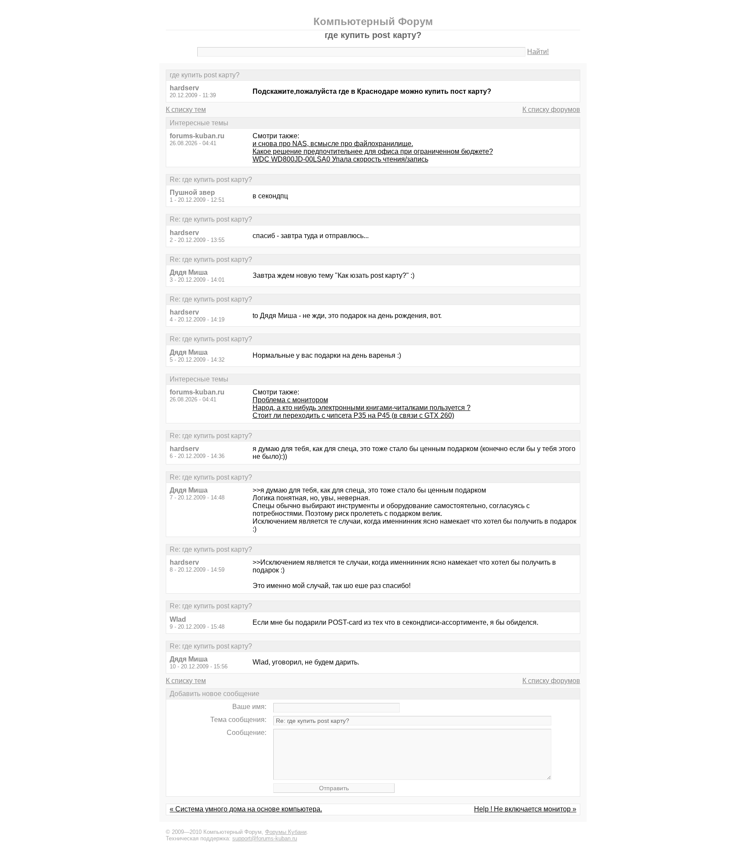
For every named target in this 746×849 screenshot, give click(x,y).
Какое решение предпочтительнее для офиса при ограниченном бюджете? (373, 151)
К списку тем (186, 109)
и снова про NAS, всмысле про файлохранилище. (333, 143)
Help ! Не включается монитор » (525, 809)
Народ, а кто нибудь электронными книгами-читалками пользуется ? (362, 407)
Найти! (538, 51)
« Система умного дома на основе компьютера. (246, 809)
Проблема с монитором (290, 400)
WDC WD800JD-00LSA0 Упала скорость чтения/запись (340, 159)
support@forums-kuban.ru (264, 838)
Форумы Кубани (286, 832)
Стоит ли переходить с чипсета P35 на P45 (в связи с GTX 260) (353, 415)
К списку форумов (551, 109)
